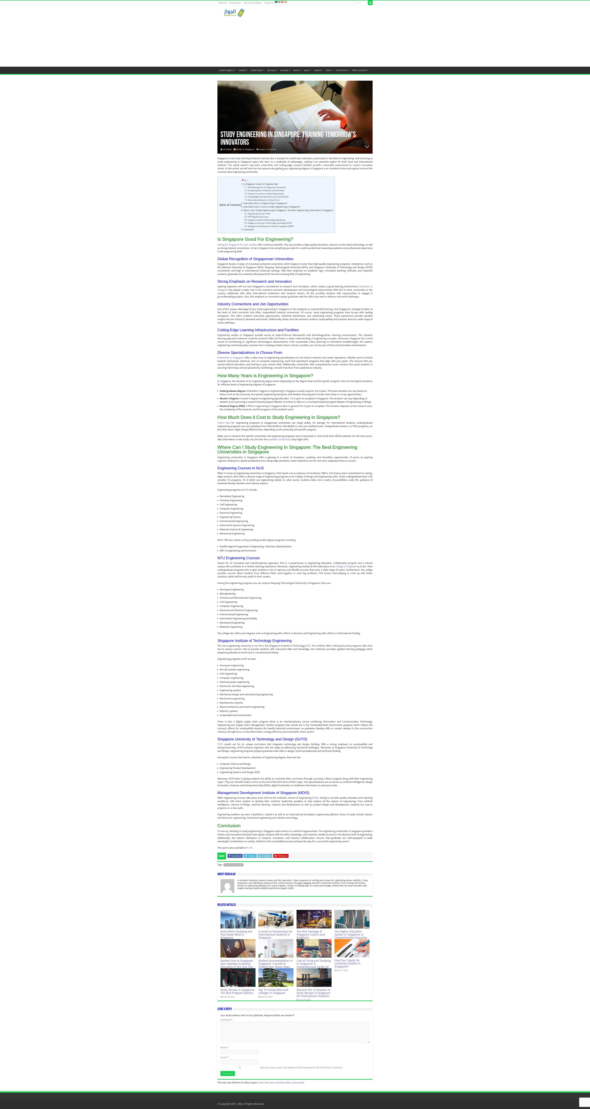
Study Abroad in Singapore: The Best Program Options (237, 991)
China (328, 70)
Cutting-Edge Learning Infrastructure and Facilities (268, 197)
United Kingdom (226, 70)
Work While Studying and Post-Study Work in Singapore (236, 934)
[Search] (370, 2)
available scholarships (279, 439)
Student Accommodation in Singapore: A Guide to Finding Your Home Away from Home (275, 965)
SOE (315, 797)
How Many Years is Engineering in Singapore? (265, 203)
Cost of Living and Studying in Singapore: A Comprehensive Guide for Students (314, 965)
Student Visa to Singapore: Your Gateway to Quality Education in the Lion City (237, 963)
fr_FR (249, 847)
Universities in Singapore (230, 357)
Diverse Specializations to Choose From (264, 200)
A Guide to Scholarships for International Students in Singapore (275, 934)
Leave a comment (267, 149)
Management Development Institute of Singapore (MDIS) (271, 226)
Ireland (317, 70)
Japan (306, 70)
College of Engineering (348, 566)
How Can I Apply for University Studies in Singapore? (347, 963)
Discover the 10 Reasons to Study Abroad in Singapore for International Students (313, 993)
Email (224, 1057)
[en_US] (279, 1)
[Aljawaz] (234, 12)
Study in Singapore (245, 149)
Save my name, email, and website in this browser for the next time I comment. (301, 1067)
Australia (284, 70)
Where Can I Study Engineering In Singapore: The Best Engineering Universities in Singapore (288, 210)
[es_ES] (282, 1)
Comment (226, 1019)
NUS (246, 489)
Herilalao (227, 149)
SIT (308, 645)
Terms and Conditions (253, 3)
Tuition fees (223, 422)
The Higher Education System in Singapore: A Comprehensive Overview (350, 934)
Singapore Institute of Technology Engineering (266, 220)
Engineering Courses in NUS (259, 214)
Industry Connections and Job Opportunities (266, 194)
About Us (222, 3)
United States (256, 70)
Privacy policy (235, 3)
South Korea (341, 70)
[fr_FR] (285, 1)
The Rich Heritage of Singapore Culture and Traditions (311, 934)
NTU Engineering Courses (258, 217)
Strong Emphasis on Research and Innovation (266, 190)
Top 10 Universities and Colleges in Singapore (273, 991)
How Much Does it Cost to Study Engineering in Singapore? (271, 207)
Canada (242, 70)
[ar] (276, 1)
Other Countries (359, 70)
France (296, 70)
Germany (271, 70)
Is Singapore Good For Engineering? (260, 184)
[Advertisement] (295, 40)
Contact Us (269, 3)
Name (224, 1047)
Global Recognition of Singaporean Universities (267, 187)
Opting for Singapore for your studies (237, 244)
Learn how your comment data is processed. (281, 1082)
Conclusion (248, 229)
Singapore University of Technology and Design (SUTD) (270, 223)
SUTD (220, 744)
